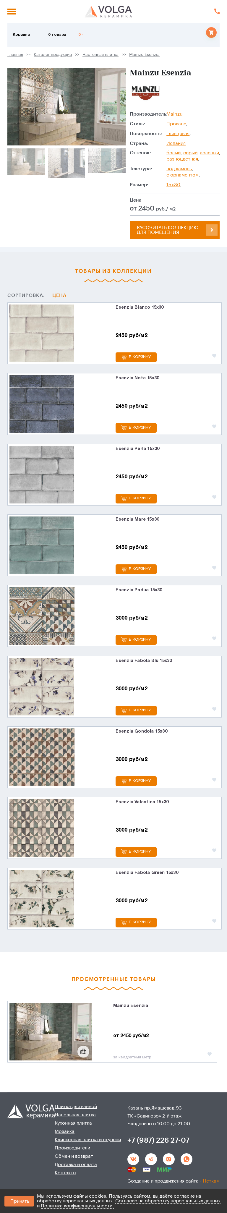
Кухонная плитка (73, 1123)
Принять (19, 1201)
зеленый (209, 152)
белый (173, 152)
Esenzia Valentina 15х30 (142, 802)
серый (190, 152)
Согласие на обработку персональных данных (167, 1201)
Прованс (176, 124)
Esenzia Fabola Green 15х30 (147, 873)
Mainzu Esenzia (144, 55)
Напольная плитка (75, 1114)
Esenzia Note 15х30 (137, 378)
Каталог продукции (53, 55)
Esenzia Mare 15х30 (137, 519)
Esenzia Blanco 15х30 (140, 307)
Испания (176, 143)
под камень (179, 168)
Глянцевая (177, 133)
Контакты (65, 1172)
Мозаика (64, 1131)
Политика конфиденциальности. (77, 1206)
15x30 (173, 184)
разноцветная (182, 159)
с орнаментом (182, 175)
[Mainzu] (146, 93)
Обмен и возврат (74, 1156)
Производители (72, 1148)
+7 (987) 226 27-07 (158, 1140)
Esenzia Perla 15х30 (138, 449)
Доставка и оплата (76, 1164)
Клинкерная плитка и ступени (88, 1139)
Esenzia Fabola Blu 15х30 (144, 661)
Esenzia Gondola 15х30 (141, 731)
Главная (15, 55)
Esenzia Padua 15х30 (139, 590)
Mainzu (174, 114)
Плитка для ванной (76, 1106)
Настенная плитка (100, 55)
